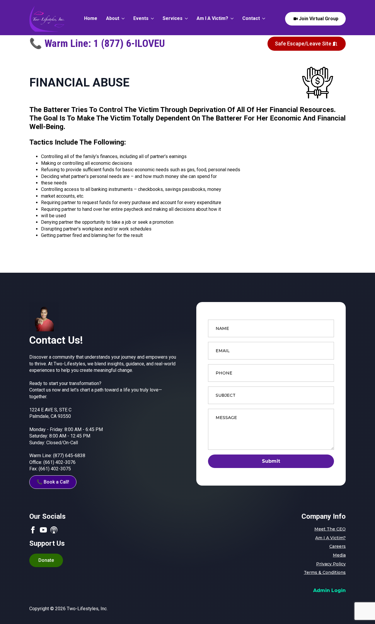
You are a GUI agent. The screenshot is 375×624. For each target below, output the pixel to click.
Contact (251, 18)
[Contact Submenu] (262, 19)
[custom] (53, 529)
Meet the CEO (330, 529)
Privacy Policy (331, 564)
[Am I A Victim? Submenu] (230, 19)
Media (339, 555)
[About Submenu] (122, 19)
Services (173, 18)
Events (141, 18)
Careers (337, 546)
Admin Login (329, 590)
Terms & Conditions (325, 572)
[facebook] (32, 529)
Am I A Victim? (212, 18)
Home (90, 18)
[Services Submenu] (185, 19)
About (112, 18)
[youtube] (43, 529)
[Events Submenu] (151, 19)
